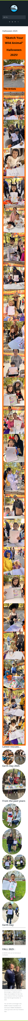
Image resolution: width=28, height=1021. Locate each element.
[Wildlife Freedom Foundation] (14, 13)
